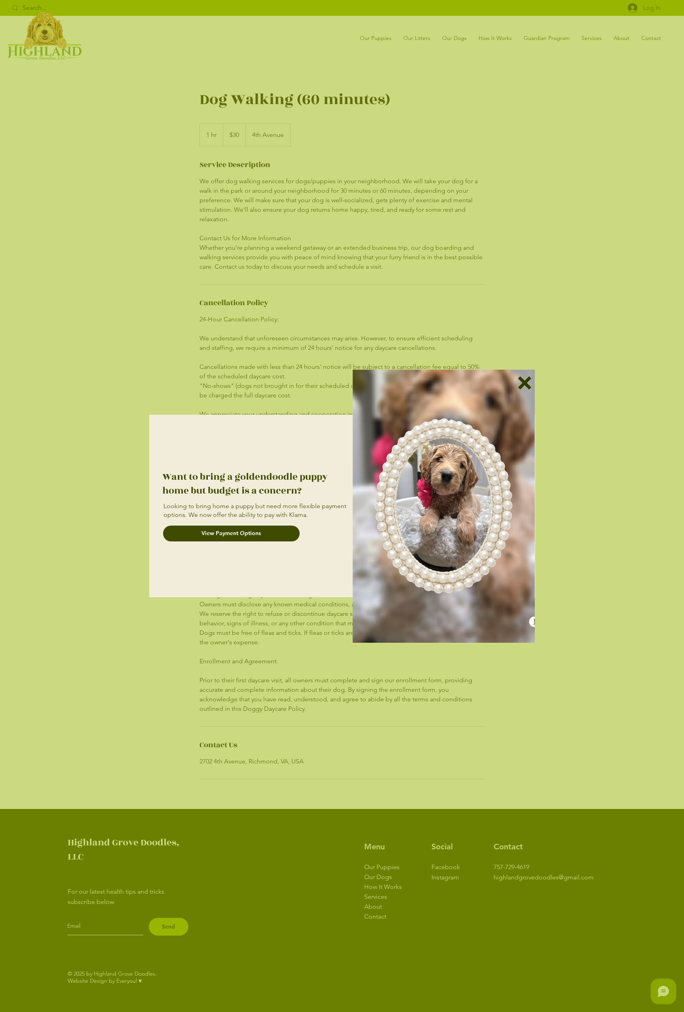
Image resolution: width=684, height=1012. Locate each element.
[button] (525, 383)
